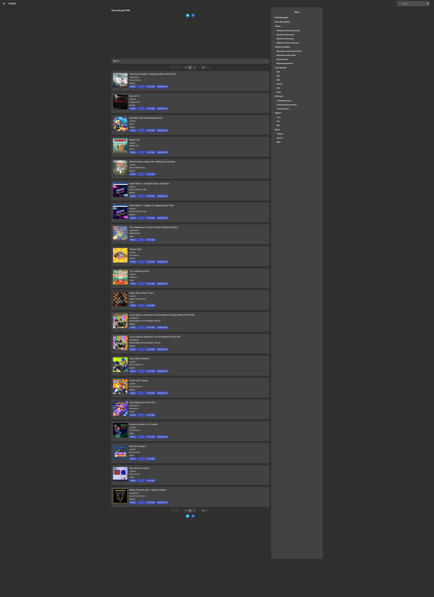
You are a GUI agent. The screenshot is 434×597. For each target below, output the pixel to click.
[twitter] (187, 16)
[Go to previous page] (173, 67)
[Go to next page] (208, 67)
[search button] (428, 3)
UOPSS (12, 3)
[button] (190, 61)
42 (194, 67)
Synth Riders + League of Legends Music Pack (151, 205)
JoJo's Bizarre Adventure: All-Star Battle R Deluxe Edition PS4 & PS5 (162, 315)
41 (190, 67)
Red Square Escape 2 (139, 468)
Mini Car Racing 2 (137, 446)
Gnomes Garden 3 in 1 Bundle (143, 424)
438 (203, 67)
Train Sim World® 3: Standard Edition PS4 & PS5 (152, 74)
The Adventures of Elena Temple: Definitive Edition (153, 227)
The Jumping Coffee (139, 271)
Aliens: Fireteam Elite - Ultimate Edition (147, 490)
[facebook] (193, 16)
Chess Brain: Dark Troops (141, 293)
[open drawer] (4, 3)
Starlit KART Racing (138, 380)
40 (186, 67)
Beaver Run (134, 139)
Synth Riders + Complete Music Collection (149, 183)
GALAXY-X (134, 96)
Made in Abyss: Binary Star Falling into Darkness (152, 161)
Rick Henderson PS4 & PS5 (142, 402)
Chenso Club (135, 249)
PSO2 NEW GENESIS (139, 358)
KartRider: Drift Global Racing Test (145, 118)
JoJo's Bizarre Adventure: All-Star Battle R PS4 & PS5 (154, 337)
